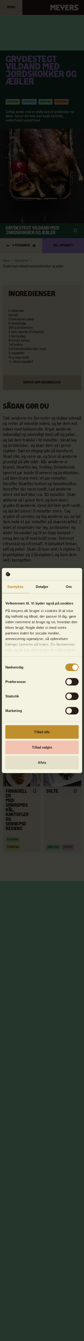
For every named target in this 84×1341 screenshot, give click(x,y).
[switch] (72, 682)
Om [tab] (69, 587)
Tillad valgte (42, 747)
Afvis (42, 762)
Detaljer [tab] (42, 587)
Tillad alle (42, 732)
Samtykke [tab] (15, 587)
